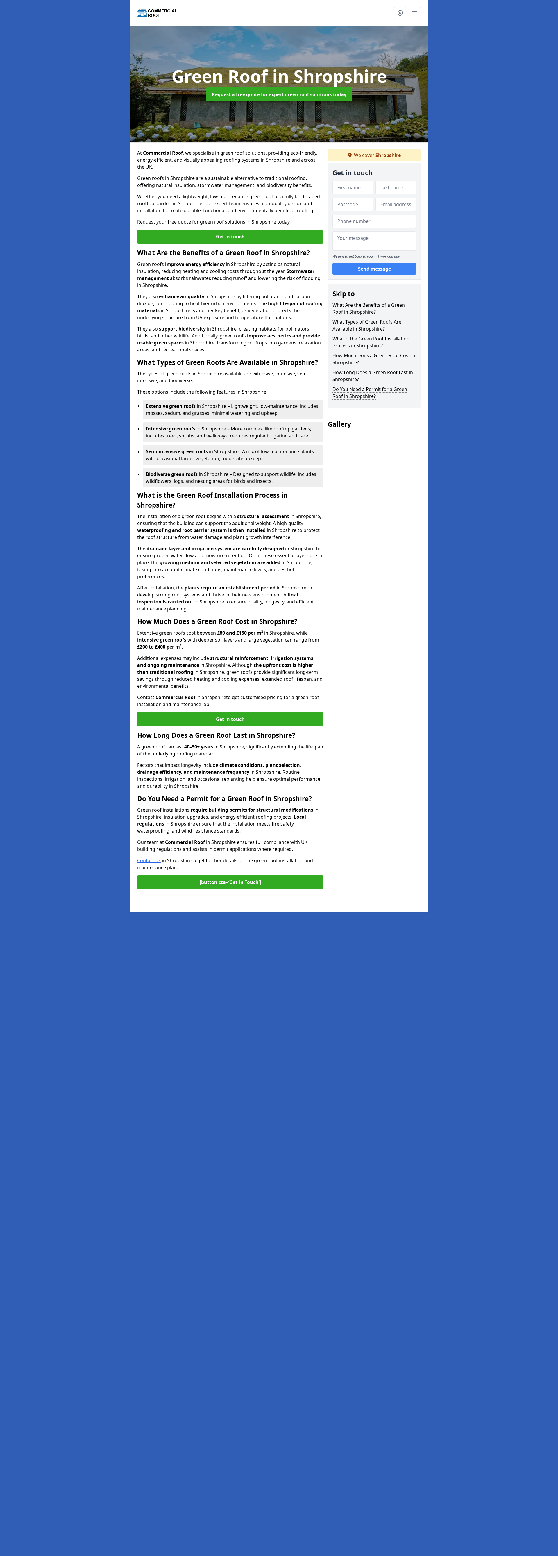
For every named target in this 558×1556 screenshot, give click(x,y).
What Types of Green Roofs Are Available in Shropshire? (366, 325)
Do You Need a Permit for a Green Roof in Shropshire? (369, 392)
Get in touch (230, 236)
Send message (374, 269)
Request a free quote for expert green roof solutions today (279, 94)
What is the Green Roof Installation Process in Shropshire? (370, 342)
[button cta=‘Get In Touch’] (230, 882)
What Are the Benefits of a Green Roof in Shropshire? (368, 308)
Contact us (149, 860)
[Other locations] (400, 13)
